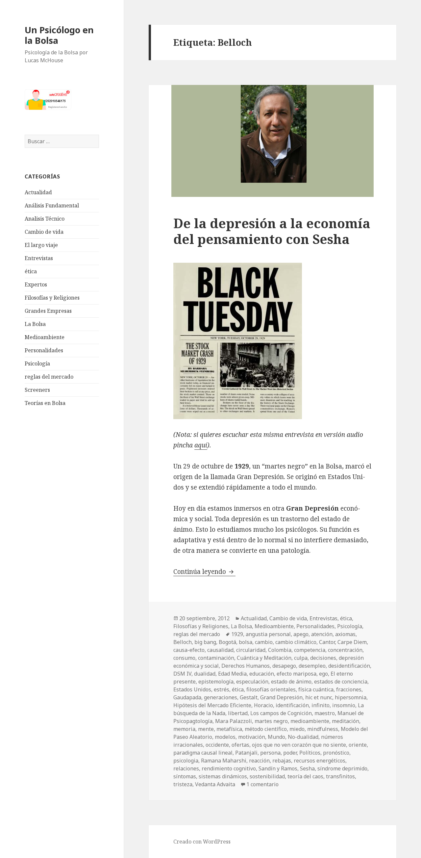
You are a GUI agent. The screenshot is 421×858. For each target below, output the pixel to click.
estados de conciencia (340, 681)
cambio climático (295, 642)
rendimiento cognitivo (229, 768)
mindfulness (322, 729)
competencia (309, 650)
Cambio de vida (44, 231)
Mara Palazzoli (233, 721)
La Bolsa (35, 324)
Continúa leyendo (204, 571)
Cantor (327, 642)
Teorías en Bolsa (45, 403)
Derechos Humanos (245, 665)
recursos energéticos (319, 760)
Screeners (37, 389)
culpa (301, 657)
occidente (217, 744)
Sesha (307, 768)
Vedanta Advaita (215, 784)
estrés (221, 689)
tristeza (182, 784)
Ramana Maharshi (223, 760)
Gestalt (249, 697)
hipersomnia (350, 697)
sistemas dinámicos (223, 776)
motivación (251, 736)
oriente (358, 744)
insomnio (343, 705)
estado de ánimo (291, 681)
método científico (266, 729)
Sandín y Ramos (278, 768)
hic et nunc (318, 697)
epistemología (216, 681)
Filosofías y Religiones (52, 297)
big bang (205, 642)
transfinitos (340, 776)
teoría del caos (305, 776)
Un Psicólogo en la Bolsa (59, 35)
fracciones (348, 689)
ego (323, 673)
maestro (324, 713)
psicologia (185, 760)
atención (322, 634)
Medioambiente (44, 337)
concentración (345, 650)
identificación (292, 705)
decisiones (323, 657)
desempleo (312, 665)
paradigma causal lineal (203, 752)
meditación (345, 721)
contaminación (216, 657)
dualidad (204, 673)
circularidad (250, 650)
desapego (284, 665)
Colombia (279, 650)
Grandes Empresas (48, 310)
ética (31, 271)
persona (270, 752)
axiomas (345, 634)
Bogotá (227, 642)
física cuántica (316, 689)
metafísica (229, 729)
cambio (264, 642)
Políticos (309, 752)
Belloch (182, 642)
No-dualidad (303, 736)
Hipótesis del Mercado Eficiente (212, 705)
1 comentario (262, 784)
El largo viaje (41, 245)
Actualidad (38, 192)
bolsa (245, 642)
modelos (225, 736)
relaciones (186, 768)
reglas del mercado (49, 376)
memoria (184, 729)
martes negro (271, 721)
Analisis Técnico (44, 218)
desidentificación (349, 665)
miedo (297, 729)
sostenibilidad (267, 776)
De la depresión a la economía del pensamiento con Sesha (271, 231)
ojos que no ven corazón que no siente (299, 744)
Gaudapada (187, 697)
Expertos (36, 284)
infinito (320, 705)
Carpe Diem (352, 642)
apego (301, 634)
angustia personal (268, 634)
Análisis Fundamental (52, 205)
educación (261, 673)
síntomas (184, 776)
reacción (259, 760)
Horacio (263, 705)
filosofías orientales (271, 689)
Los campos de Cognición (281, 713)
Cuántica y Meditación (264, 657)
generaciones (220, 697)
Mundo (276, 736)
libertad (238, 713)
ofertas (240, 744)
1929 (237, 634)
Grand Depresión (281, 697)
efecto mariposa (296, 673)
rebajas (281, 760)
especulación (252, 681)
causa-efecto (189, 650)
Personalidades (44, 350)
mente (206, 729)
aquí (200, 445)
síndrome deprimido (342, 768)
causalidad (220, 650)
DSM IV (182, 673)
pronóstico (336, 752)
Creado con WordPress (202, 841)
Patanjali (246, 752)
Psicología (37, 363)
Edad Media (232, 673)
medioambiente (309, 721)
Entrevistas (39, 258)
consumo (184, 657)
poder (290, 752)
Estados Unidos (192, 689)
